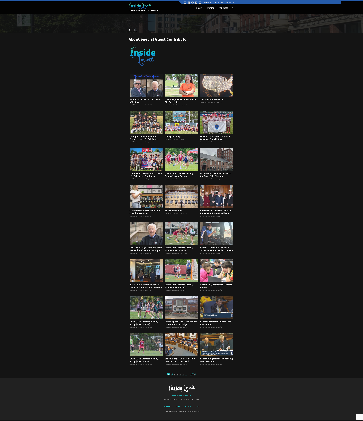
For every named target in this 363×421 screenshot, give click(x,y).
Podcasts (223, 8)
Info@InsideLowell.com (181, 395)
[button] (232, 8)
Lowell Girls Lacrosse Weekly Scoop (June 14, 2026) (179, 249)
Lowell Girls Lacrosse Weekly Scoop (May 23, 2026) (144, 323)
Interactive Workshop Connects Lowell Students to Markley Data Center (146, 287)
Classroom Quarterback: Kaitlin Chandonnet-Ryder (145, 212)
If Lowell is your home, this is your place (143, 10)
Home (199, 8)
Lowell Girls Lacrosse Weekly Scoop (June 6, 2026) (179, 286)
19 (191, 374)
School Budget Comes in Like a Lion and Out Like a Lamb (180, 360)
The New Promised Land (212, 99)
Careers (178, 406)
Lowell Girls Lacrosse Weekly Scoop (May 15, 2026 (144, 360)
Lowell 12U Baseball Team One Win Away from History (215, 137)
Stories (210, 8)
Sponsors (230, 3)
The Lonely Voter (173, 210)
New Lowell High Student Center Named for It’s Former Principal (146, 249)
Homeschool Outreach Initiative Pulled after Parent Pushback (215, 212)
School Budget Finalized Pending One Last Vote (216, 360)
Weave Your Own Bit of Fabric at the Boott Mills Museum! (215, 175)
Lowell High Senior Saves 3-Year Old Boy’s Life (180, 100)
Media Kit (167, 406)
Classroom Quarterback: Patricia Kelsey (216, 286)
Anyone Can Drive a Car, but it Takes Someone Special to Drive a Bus (216, 250)
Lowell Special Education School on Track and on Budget (181, 323)
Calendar (208, 3)
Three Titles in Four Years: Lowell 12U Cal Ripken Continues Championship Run (146, 176)
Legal (197, 406)
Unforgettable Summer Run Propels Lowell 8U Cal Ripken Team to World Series (144, 139)
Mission (188, 406)
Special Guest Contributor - (137, 105)
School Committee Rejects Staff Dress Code (215, 323)
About (217, 3)
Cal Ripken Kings (173, 136)
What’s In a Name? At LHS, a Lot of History (145, 100)
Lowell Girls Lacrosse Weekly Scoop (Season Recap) (179, 175)
